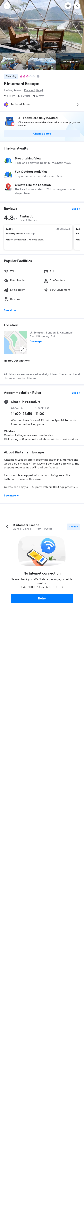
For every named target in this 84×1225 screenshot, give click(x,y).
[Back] (7, 5)
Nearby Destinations (17, 361)
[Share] (77, 5)
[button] (15, 342)
